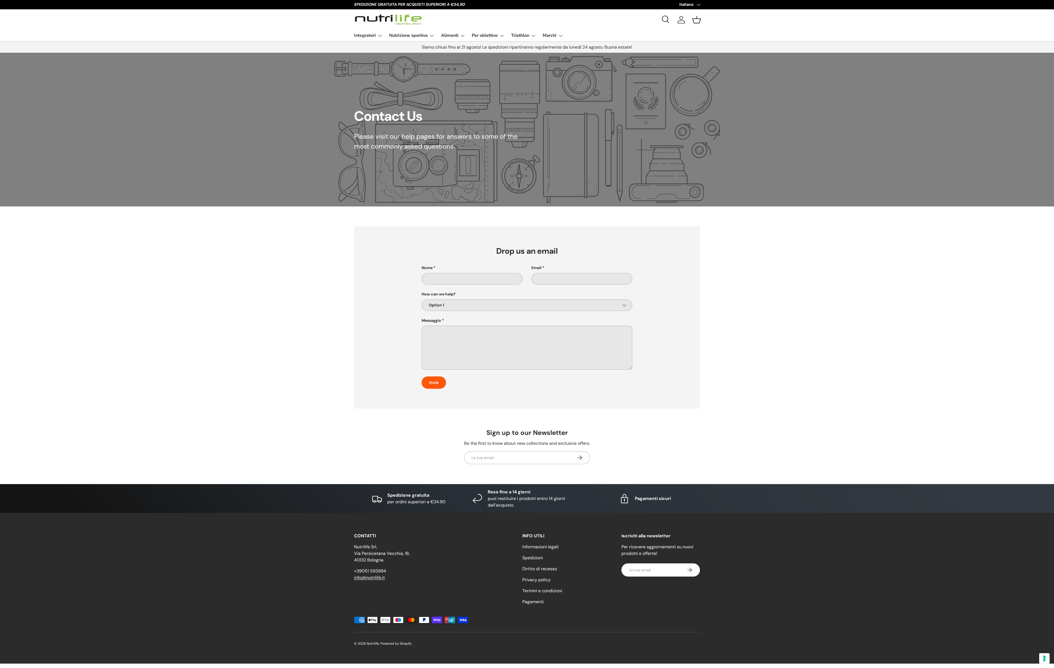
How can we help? (439, 294)
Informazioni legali (540, 547)
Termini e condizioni (542, 591)
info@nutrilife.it (369, 577)
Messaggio (431, 320)
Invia (433, 382)
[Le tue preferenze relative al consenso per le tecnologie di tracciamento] (1044, 658)
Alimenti (449, 35)
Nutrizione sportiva (408, 35)
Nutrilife (373, 643)
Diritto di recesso (539, 569)
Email (536, 267)
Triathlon (520, 35)
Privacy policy (536, 580)
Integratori (365, 35)
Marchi (549, 35)
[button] (697, 20)
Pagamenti (533, 602)
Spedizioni (532, 558)
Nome (427, 267)
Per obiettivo (485, 35)
